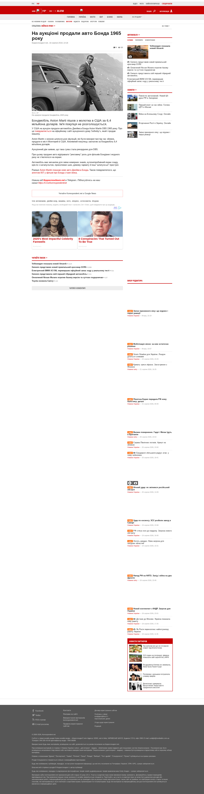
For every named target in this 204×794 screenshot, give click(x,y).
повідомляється (43, 131)
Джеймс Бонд (52, 201)
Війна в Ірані (47, 25)
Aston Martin (85, 201)
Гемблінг (101, 21)
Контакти (67, 710)
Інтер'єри (93, 21)
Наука (119, 16)
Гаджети (77, 21)
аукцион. (75, 201)
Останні (130, 40)
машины (62, 201)
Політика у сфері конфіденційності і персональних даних (102, 716)
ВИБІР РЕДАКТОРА (134, 280)
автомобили (41, 201)
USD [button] (50, 11)
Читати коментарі (77, 288)
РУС (33, 3)
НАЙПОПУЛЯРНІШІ (153, 3)
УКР (38, 3)
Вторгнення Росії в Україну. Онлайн (155, 123)
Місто (92, 16)
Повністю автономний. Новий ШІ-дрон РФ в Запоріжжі (154, 97)
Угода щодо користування (104, 722)
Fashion (51, 21)
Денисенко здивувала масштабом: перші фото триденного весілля (153, 686)
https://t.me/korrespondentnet (52, 183)
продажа (95, 201)
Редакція (98, 726)
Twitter (38, 715)
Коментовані (150, 40)
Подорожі (85, 21)
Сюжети (131, 89)
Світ (101, 16)
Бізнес (110, 16)
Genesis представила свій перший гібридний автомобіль (62, 274)
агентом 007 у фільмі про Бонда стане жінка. (54, 172)
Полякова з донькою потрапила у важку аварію (156, 675)
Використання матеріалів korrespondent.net (74, 719)
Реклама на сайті (70, 714)
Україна (82, 16)
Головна (71, 16)
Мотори (69, 21)
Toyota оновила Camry (45, 281)
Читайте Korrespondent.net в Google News (77, 193)
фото (69, 201)
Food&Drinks (60, 21)
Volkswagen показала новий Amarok (52, 264)
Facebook (39, 711)
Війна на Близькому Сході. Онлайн (155, 114)
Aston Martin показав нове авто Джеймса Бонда (64, 170)
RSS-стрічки (40, 720)
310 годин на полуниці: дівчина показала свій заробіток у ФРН (156, 656)
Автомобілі (132, 34)
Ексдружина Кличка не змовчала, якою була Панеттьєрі (157, 666)
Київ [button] (33, 11)
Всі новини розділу (39, 21)
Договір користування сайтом (106, 710)
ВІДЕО (135, 3)
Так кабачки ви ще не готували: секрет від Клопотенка (156, 647)
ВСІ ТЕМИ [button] (165, 26)
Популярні (139, 40)
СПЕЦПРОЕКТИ (167, 3)
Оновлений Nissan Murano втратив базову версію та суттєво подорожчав (70, 277)
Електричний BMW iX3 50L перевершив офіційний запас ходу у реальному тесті (73, 270)
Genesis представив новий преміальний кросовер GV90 (62, 267)
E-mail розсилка (42, 724)
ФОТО (142, 3)
